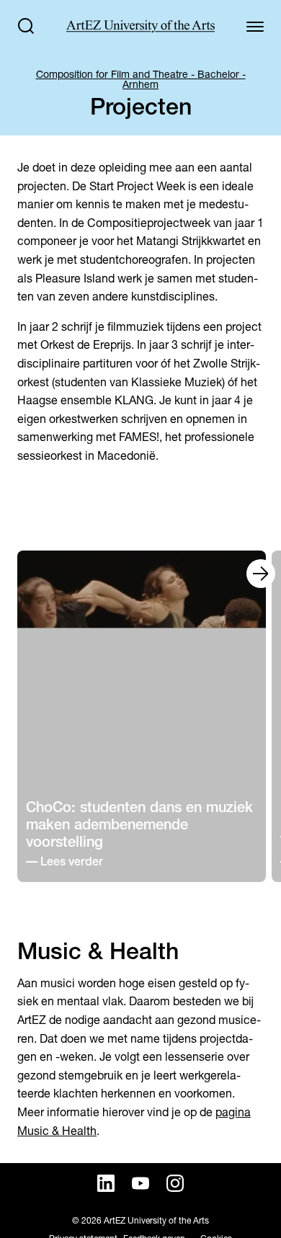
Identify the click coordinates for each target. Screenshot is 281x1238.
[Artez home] (140, 26)
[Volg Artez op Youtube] (140, 1183)
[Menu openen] (255, 26)
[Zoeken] (26, 26)
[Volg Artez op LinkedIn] (106, 1183)
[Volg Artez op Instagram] (175, 1183)
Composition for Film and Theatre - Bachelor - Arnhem (141, 79)
